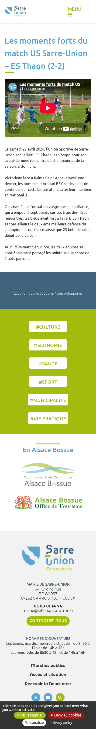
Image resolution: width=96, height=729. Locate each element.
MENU (75, 9)
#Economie (48, 345)
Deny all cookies (67, 715)
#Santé (48, 363)
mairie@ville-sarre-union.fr (48, 610)
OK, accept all (31, 715)
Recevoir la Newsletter (48, 684)
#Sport (48, 382)
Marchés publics (48, 665)
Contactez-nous (48, 621)
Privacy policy (61, 723)
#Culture (48, 327)
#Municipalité (48, 400)
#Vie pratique (48, 418)
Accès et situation (48, 674)
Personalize (34, 722)
